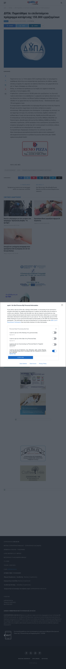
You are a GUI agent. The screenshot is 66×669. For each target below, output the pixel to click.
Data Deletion (23, 363)
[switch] (54, 332)
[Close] (62, 305)
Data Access (33, 363)
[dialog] (33, 334)
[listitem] (33, 329)
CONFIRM (20, 357)
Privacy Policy (42, 363)
